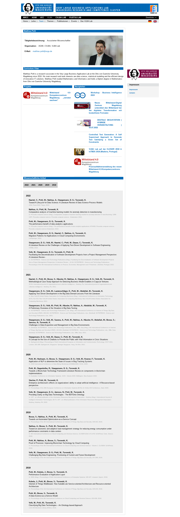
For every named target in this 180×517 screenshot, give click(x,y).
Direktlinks (150, 17)
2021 (33, 185)
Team (41, 21)
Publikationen (62, 21)
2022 (27, 185)
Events (74, 21)
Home (25, 21)
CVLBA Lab (61, 17)
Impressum (133, 89)
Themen (50, 21)
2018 (54, 185)
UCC (42, 17)
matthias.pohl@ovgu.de (42, 51)
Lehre (33, 21)
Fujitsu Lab (75, 17)
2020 (40, 185)
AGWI (34, 17)
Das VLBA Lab (86, 21)
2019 (47, 185)
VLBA (49, 17)
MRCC (25, 17)
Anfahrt (132, 93)
